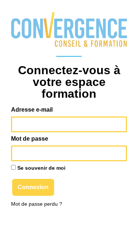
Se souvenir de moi (41, 168)
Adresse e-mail (32, 110)
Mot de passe (29, 139)
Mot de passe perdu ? (36, 204)
